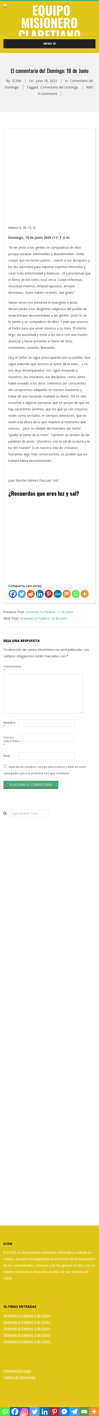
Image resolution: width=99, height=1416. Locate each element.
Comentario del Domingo (59, 87)
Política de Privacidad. (19, 1377)
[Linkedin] (40, 594)
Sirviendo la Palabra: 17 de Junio (49, 612)
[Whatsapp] (76, 594)
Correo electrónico (10, 741)
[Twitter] (22, 594)
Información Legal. (17, 1371)
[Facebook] (13, 594)
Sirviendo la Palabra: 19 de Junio (43, 618)
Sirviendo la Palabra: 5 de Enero (26, 1322)
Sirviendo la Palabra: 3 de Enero (26, 1335)
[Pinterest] (49, 594)
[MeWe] (58, 594)
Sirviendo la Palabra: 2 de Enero (26, 1341)
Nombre (9, 724)
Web (6, 756)
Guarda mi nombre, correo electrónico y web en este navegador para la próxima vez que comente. (44, 770)
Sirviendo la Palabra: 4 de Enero (26, 1328)
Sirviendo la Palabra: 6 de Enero (26, 1315)
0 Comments (47, 93)
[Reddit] (31, 594)
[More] (85, 594)
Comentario (10, 668)
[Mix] (67, 594)
